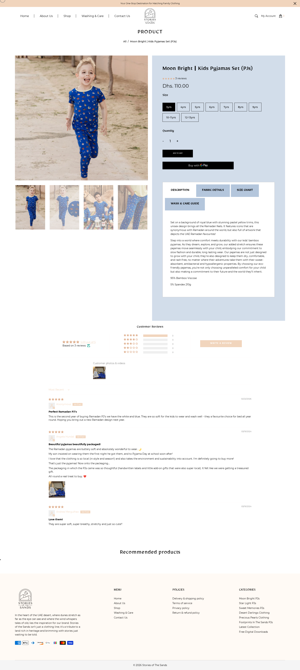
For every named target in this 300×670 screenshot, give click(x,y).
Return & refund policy (186, 612)
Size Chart (245, 190)
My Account (268, 16)
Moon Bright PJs (249, 598)
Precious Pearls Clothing (254, 617)
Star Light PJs (247, 603)
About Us (119, 603)
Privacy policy (180, 608)
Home (117, 598)
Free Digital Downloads (253, 631)
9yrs (255, 107)
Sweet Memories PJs (251, 608)
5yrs (197, 107)
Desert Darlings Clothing (254, 612)
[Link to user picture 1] (57, 489)
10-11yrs (171, 117)
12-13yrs (190, 117)
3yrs (169, 107)
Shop (117, 608)
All (124, 41)
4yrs (183, 107)
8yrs (240, 107)
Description (180, 190)
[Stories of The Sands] (150, 15)
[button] (168, 79)
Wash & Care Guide (185, 204)
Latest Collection (249, 627)
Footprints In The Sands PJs (256, 622)
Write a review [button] (221, 343)
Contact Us (120, 617)
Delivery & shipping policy (188, 598)
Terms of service (182, 603)
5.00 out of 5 (88, 342)
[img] (56, 399)
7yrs (226, 107)
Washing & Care (123, 612)
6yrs (212, 107)
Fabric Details (213, 190)
